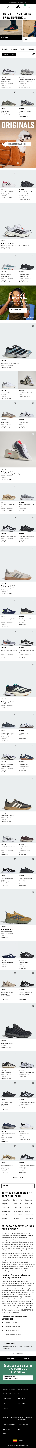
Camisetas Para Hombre (5, 1215)
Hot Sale (5, 1408)
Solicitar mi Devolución (9, 1394)
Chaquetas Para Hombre (5, 1204)
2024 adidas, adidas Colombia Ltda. (18, 1445)
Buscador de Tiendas (9, 1389)
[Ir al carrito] (33, 7)
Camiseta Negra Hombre (18, 1219)
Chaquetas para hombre (12, 1330)
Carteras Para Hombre (29, 1215)
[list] (18, 49)
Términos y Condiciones (10, 1417)
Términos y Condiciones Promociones (25, 1418)
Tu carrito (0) (25, 1358)
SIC (19, 1429)
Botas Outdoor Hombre (29, 1219)
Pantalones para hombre (13, 1334)
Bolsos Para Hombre (17, 1208)
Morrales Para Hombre (17, 1211)
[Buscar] (28, 7)
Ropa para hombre (11, 1322)
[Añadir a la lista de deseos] (14, 61)
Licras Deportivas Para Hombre (28, 1211)
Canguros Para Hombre (18, 1200)
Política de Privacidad (9, 1424)
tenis (14, 1242)
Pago (19, 1394)
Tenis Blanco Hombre (5, 1211)
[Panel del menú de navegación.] (3, 7)
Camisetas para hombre (12, 1326)
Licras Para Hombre (28, 1204)
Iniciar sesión (10, 1358)
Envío (4, 1403)
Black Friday (21, 1403)
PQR (4, 1434)
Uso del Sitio (6, 1429)
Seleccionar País (23, 1424)
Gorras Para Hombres (17, 1204)
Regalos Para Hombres (5, 1200)
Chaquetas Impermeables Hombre (29, 1200)
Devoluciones (7, 1398)
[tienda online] (18, 7)
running (29, 1240)
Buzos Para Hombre (5, 1208)
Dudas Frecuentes (23, 1389)
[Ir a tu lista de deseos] (7, 7)
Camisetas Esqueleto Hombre (27, 1208)
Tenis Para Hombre (4, 1219)
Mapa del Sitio (22, 1398)
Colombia (20, 1440)
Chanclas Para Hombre (17, 1215)
